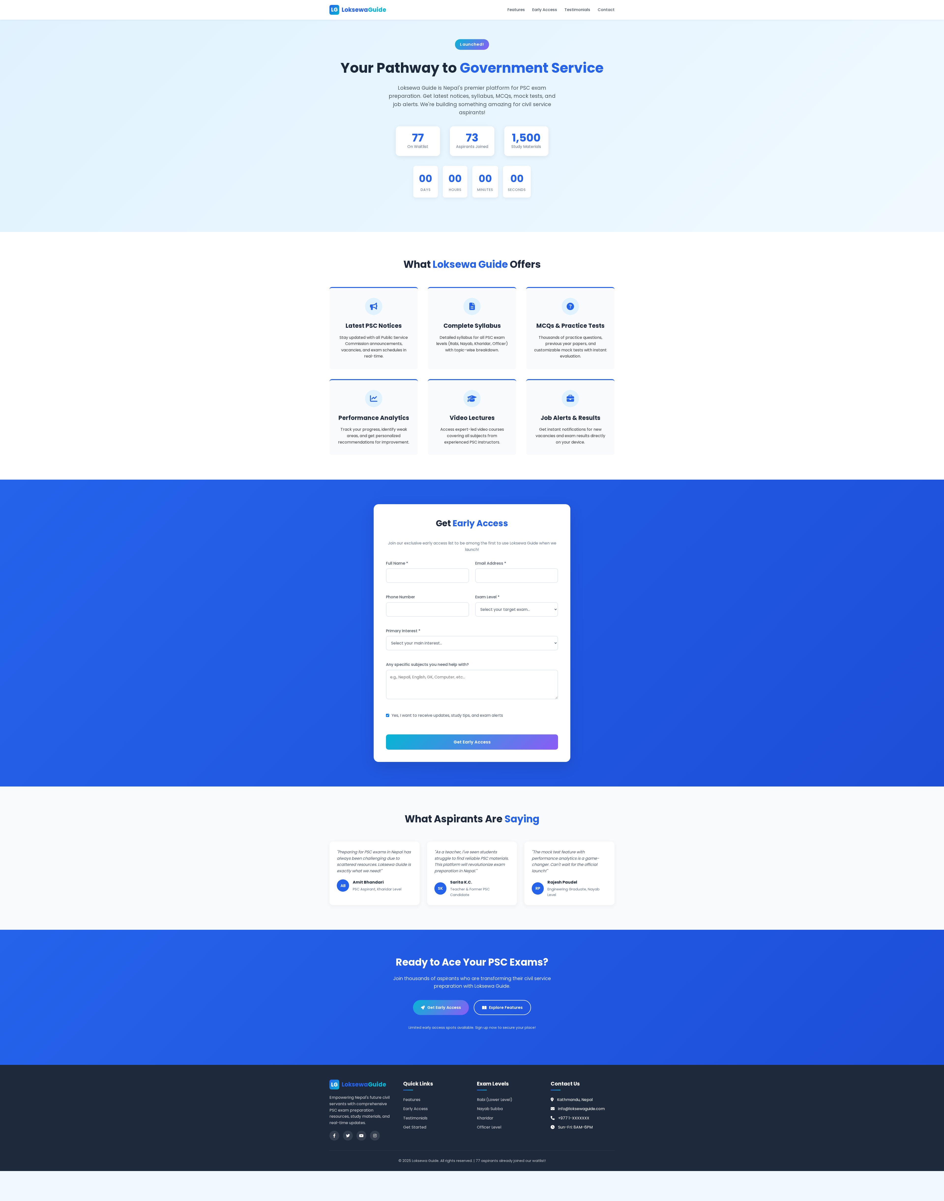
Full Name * (397, 563)
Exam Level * (487, 597)
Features (516, 10)
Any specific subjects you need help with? (427, 664)
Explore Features (506, 1007)
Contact (606, 10)
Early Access (544, 10)
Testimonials (577, 10)
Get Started (414, 1127)
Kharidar (485, 1118)
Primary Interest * (403, 631)
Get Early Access (444, 1007)
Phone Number (400, 597)
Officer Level (489, 1127)
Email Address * (490, 563)
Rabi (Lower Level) (494, 1099)
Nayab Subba (490, 1109)
